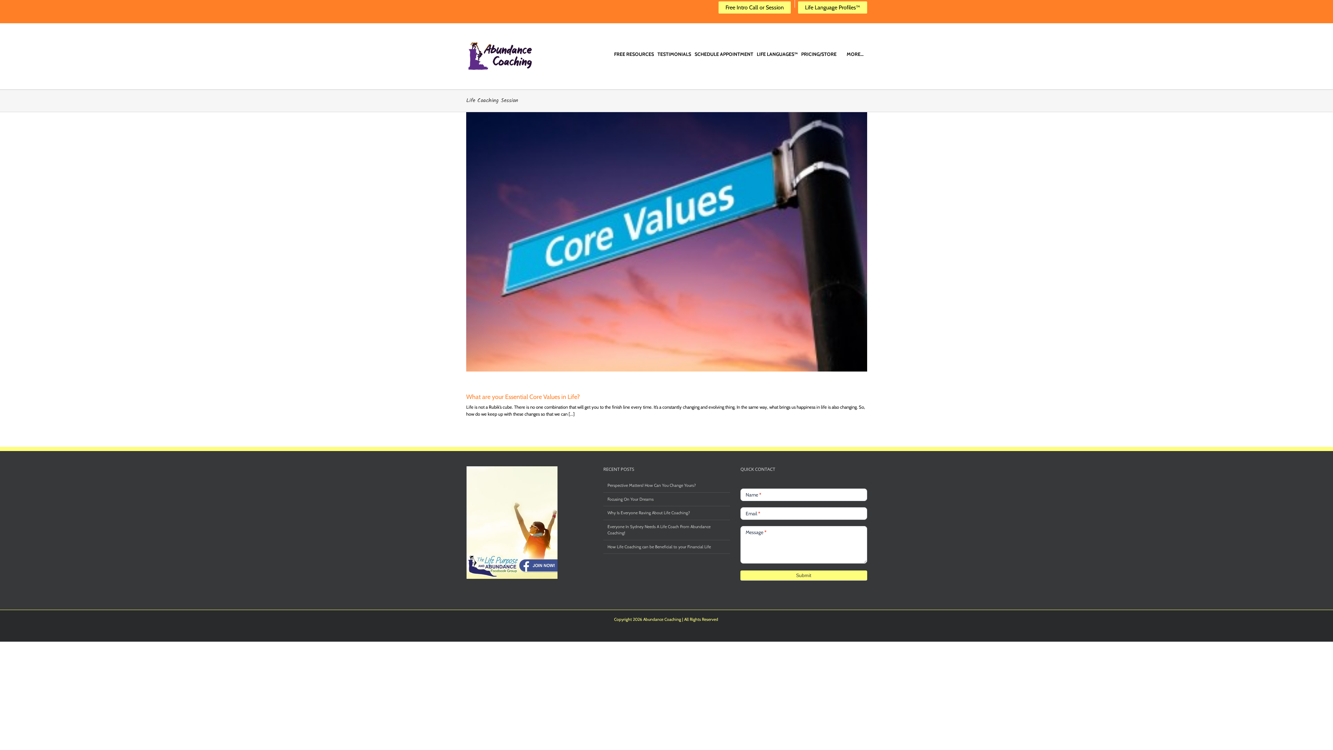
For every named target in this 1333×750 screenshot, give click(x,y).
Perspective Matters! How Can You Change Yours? (651, 485)
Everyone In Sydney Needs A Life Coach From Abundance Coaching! (659, 529)
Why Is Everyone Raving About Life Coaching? (648, 512)
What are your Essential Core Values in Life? (523, 397)
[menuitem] (634, 48)
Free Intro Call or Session (755, 7)
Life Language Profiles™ (832, 7)
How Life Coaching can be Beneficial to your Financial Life (659, 546)
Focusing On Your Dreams (630, 499)
